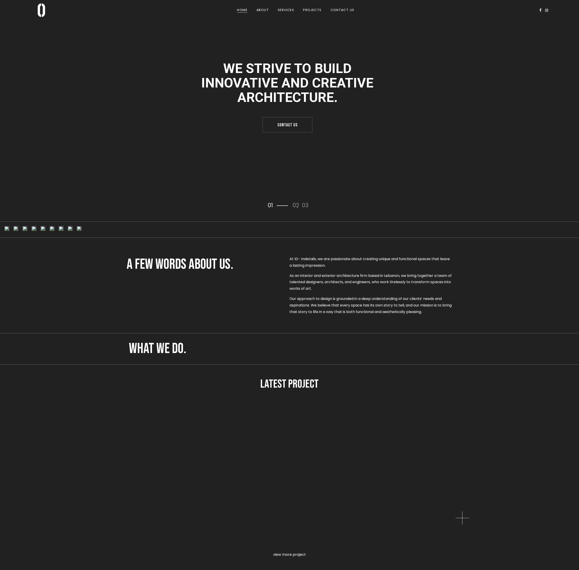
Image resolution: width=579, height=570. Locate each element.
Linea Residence (26, 463)
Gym (11, 531)
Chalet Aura (407, 531)
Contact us (288, 125)
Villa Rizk (208, 463)
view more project (289, 554)
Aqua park (211, 531)
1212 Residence (410, 463)
